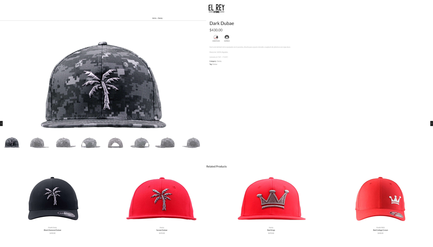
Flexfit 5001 (380, 227)
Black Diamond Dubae (52, 230)
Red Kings (271, 230)
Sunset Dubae (161, 230)
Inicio (154, 18)
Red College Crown (380, 230)
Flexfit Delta (52, 227)
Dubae (215, 64)
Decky (160, 18)
